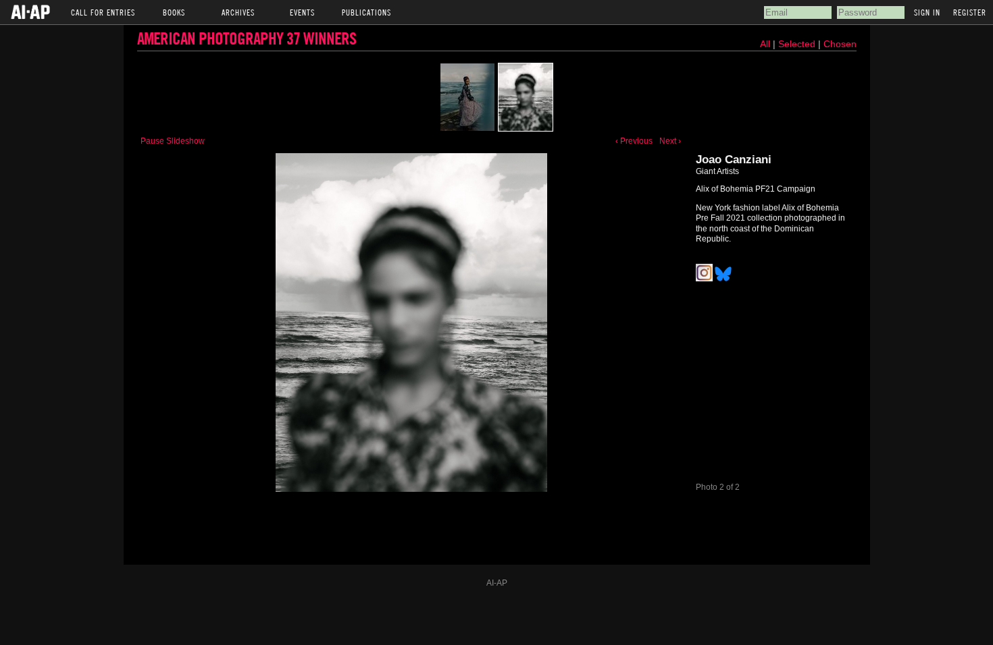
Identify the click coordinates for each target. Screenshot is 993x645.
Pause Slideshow (173, 141)
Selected (798, 43)
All (765, 43)
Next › (670, 141)
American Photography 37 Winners (246, 38)
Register (969, 12)
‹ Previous (634, 141)
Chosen (840, 43)
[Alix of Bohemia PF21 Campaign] (467, 97)
